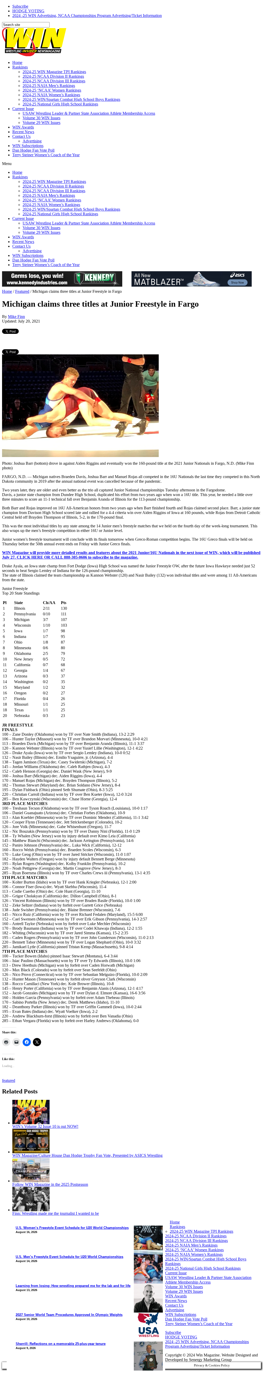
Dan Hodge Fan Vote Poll (33, 150)
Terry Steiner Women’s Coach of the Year (46, 155)
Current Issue (23, 108)
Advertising (32, 141)
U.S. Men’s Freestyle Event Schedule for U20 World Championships (69, 1257)
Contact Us (21, 136)
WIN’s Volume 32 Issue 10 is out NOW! (45, 1126)
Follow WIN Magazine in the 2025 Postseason (50, 1184)
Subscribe (20, 6)
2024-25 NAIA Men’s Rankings (49, 85)
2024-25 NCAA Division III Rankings (54, 81)
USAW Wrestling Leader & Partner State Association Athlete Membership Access (89, 113)
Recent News (23, 132)
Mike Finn (16, 316)
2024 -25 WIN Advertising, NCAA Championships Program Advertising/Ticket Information (87, 15)
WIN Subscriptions (27, 145)
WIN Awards (23, 127)
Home (17, 62)
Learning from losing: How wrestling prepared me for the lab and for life (73, 1286)
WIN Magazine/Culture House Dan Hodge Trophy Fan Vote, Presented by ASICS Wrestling (87, 1155)
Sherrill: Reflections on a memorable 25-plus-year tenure (61, 1344)
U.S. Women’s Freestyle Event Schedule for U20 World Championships (72, 1228)
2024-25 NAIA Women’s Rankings (51, 95)
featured (8, 1080)
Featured (22, 291)
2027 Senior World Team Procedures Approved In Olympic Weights (69, 1315)
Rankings (20, 67)
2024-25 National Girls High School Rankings (60, 104)
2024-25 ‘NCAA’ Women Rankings (52, 90)
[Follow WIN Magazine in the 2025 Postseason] (31, 1181)
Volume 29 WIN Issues (41, 122)
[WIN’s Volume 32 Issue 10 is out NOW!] (31, 1123)
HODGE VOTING (28, 11)
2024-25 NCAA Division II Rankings (53, 76)
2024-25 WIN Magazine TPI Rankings (54, 72)
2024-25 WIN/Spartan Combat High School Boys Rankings (71, 99)
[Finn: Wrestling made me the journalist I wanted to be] (31, 1210)
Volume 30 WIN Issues (41, 118)
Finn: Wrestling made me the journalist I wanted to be (55, 1213)
